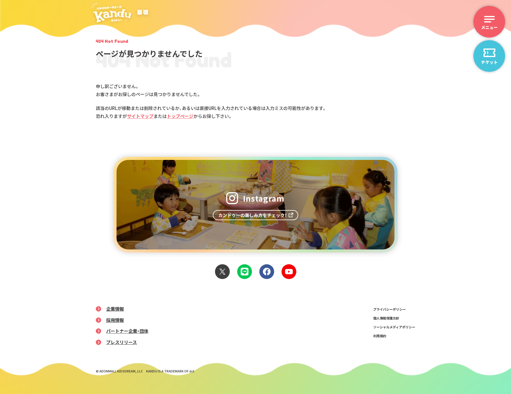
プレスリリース (121, 342)
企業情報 (115, 309)
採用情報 (115, 320)
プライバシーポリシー (389, 309)
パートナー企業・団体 (127, 331)
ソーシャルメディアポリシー (394, 327)
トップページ (180, 116)
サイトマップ (140, 116)
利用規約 (379, 335)
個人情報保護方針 (386, 318)
